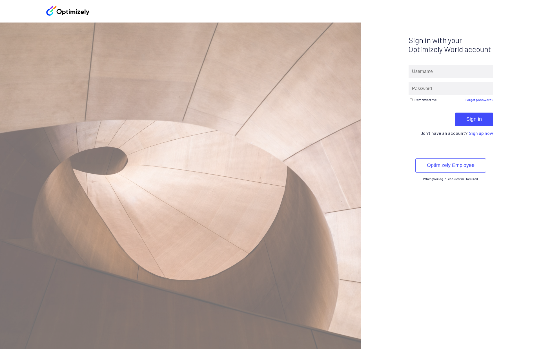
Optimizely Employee (451, 165)
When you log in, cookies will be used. (451, 179)
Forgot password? (479, 100)
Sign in (474, 119)
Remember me (425, 100)
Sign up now (481, 133)
